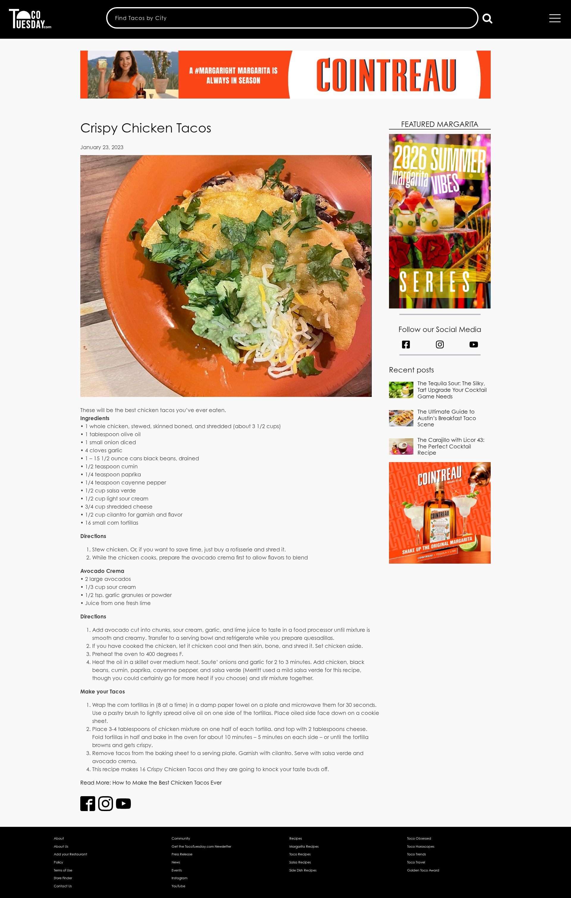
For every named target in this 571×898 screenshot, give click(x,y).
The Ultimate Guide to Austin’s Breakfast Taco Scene (447, 418)
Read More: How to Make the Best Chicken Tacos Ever (151, 782)
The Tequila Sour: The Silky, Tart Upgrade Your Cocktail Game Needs (452, 389)
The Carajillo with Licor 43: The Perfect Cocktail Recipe (451, 446)
